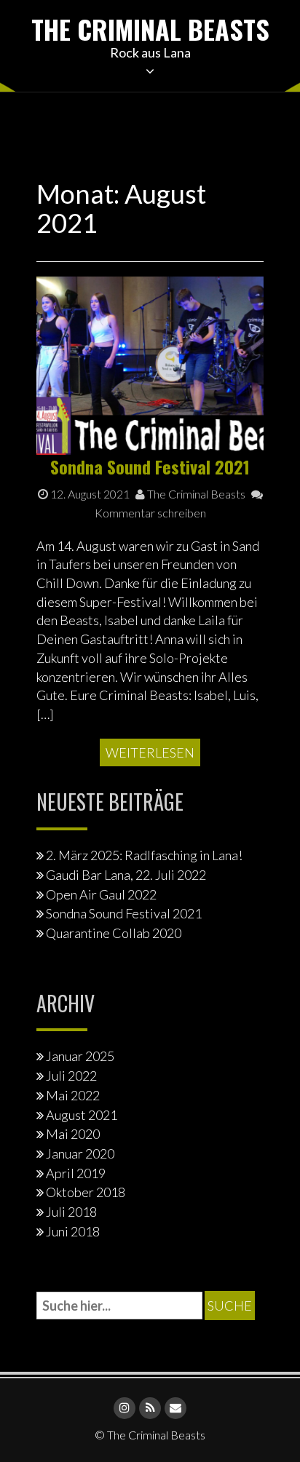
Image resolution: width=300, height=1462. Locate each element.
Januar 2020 (80, 1153)
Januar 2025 (80, 1056)
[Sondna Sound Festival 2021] (150, 364)
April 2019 (76, 1173)
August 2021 (81, 1115)
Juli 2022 (71, 1076)
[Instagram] (124, 1408)
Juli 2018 (71, 1212)
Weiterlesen (150, 752)
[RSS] (150, 1408)
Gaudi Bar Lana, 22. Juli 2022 (126, 875)
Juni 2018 (73, 1231)
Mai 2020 (73, 1134)
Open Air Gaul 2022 (101, 894)
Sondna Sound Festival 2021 (150, 466)
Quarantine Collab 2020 (113, 933)
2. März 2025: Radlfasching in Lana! (144, 855)
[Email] (175, 1408)
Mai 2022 (73, 1095)
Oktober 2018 (85, 1192)
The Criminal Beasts (150, 28)
